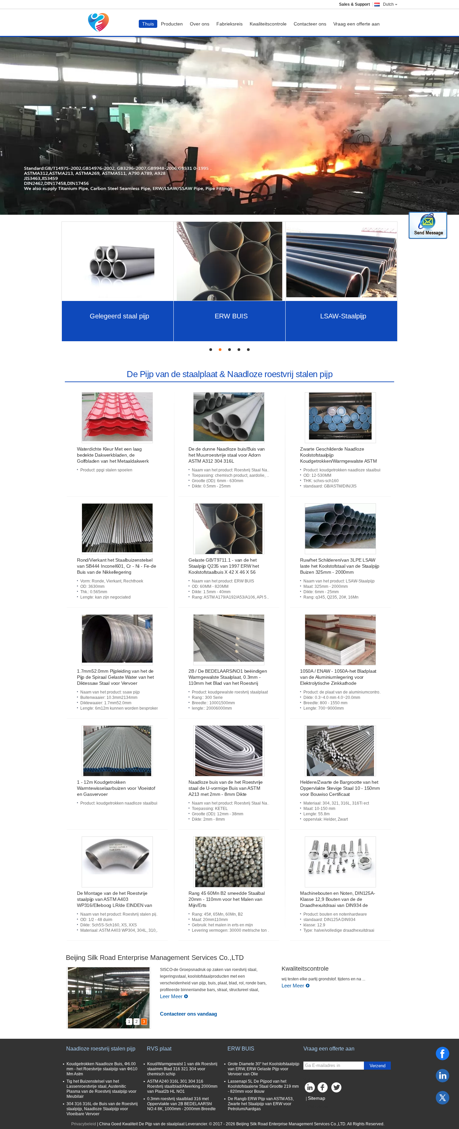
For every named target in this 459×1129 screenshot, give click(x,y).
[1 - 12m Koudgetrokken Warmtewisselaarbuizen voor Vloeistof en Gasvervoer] (117, 750)
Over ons (199, 24)
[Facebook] (442, 1053)
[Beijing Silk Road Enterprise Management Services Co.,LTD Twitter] (337, 1089)
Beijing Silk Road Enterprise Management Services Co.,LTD (155, 957)
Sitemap (316, 1098)
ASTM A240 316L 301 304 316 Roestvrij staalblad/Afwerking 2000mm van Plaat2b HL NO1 (182, 1086)
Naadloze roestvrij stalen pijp (100, 1048)
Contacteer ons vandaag (188, 1014)
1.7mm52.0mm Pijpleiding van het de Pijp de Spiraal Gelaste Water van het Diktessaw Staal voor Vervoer (115, 677)
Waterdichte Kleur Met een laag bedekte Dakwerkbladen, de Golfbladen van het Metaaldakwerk (113, 455)
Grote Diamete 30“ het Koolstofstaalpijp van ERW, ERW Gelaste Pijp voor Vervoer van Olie (263, 1069)
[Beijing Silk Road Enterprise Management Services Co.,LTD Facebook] (323, 1089)
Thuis (148, 24)
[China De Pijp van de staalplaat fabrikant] (100, 22)
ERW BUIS (231, 316)
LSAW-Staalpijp (343, 316)
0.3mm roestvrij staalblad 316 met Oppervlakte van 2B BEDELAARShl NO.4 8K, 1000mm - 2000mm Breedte (181, 1103)
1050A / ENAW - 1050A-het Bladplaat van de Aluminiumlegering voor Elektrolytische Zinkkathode (338, 677)
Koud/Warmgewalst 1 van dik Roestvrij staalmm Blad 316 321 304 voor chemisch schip (182, 1069)
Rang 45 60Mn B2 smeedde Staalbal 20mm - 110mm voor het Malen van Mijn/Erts (227, 899)
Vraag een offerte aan (356, 24)
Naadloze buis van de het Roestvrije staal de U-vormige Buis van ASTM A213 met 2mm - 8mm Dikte (226, 788)
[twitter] (442, 1098)
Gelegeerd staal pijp (119, 316)
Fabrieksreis (229, 24)
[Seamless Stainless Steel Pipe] (229, 122)
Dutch (388, 4)
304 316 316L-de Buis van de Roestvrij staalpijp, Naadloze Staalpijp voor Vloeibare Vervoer (102, 1108)
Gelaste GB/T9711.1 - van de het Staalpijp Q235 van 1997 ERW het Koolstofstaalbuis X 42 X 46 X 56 (224, 566)
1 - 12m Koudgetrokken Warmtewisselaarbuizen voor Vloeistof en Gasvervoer (116, 788)
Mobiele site (318, 1106)
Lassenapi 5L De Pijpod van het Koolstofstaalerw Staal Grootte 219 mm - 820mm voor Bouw (263, 1086)
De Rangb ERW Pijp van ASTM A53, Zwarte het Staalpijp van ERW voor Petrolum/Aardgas (261, 1103)
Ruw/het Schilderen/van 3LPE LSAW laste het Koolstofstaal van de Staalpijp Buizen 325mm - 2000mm (339, 566)
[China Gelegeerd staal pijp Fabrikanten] (117, 261)
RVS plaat (159, 1048)
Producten (172, 24)
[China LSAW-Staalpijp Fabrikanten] (341, 261)
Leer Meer (171, 996)
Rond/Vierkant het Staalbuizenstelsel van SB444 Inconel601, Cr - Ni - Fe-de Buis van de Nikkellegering (116, 566)
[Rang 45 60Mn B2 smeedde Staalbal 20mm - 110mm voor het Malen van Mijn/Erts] (228, 861)
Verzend (377, 1065)
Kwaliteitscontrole (268, 24)
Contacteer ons (310, 24)
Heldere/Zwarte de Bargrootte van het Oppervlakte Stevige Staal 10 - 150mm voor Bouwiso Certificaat (340, 788)
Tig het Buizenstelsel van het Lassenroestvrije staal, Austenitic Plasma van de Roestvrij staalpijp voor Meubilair (101, 1089)
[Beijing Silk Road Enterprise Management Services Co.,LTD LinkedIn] (310, 1089)
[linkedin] (442, 1075)
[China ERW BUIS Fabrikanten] (229, 261)
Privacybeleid (83, 1124)
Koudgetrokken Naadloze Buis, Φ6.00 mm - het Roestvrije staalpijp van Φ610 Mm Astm (102, 1069)
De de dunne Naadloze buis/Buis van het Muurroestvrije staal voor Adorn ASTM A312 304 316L (227, 455)
